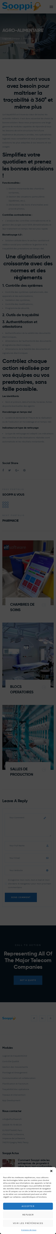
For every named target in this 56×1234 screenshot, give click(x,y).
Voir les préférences (28, 1223)
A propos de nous (28, 1230)
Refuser (28, 1214)
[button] (51, 1171)
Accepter (28, 1206)
